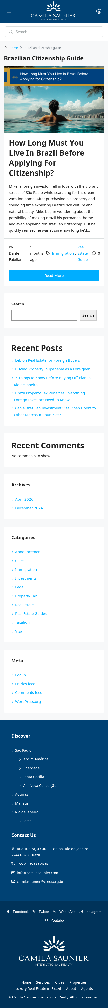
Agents (87, 988)
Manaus (22, 803)
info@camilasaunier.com (37, 872)
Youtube (57, 920)
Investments (25, 578)
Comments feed (28, 692)
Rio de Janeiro (26, 812)
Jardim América (35, 759)
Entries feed (25, 683)
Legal (19, 586)
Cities (19, 560)
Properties (78, 982)
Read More (54, 275)
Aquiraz (21, 794)
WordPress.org (28, 701)
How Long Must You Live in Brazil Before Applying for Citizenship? (46, 157)
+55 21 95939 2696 (32, 863)
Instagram (93, 912)
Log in (20, 674)
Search (17, 303)
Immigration (63, 253)
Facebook (20, 912)
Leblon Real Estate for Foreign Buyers (47, 360)
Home (13, 48)
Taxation (22, 622)
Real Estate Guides (83, 253)
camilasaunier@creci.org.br (40, 881)
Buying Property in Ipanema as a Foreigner (52, 368)
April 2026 (24, 499)
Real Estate (24, 604)
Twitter (43, 912)
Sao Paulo (23, 750)
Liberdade (31, 768)
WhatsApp (67, 912)
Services (43, 982)
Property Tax (26, 595)
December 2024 (29, 507)
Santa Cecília (33, 776)
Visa (18, 631)
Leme (27, 820)
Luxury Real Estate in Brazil (38, 988)
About (71, 988)
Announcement (28, 551)
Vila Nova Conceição (39, 785)
